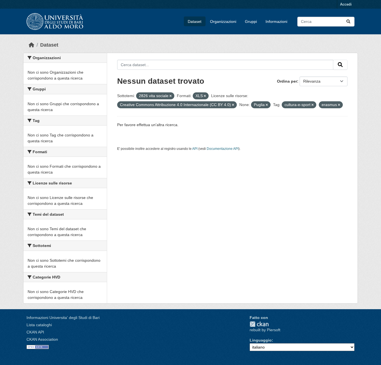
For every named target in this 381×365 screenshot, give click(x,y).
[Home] (31, 45)
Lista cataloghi (39, 325)
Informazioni (276, 21)
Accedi (346, 4)
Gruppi (251, 21)
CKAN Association (42, 339)
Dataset (194, 21)
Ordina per (287, 81)
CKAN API (35, 332)
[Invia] (348, 22)
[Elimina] (171, 96)
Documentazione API (222, 149)
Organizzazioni (223, 21)
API (194, 149)
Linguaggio (261, 340)
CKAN (259, 324)
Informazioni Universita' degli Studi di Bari (63, 317)
